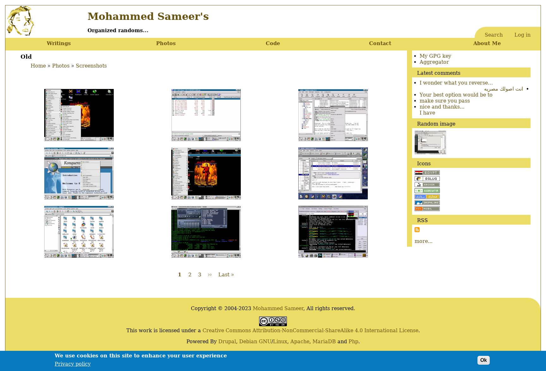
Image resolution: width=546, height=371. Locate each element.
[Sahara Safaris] (427, 197)
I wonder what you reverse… (456, 83)
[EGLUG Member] (427, 179)
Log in (522, 35)
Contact (380, 43)
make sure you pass (445, 101)
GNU (265, 341)
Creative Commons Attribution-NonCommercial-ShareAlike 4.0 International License (310, 330)
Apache (299, 341)
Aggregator (434, 62)
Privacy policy (73, 364)
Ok (483, 360)
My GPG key (435, 56)
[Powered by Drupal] (427, 203)
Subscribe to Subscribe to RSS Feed (417, 229)
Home (38, 66)
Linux (280, 341)
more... (424, 241)
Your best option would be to (456, 95)
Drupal (227, 341)
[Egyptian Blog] (427, 173)
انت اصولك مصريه (503, 89)
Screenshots (91, 66)
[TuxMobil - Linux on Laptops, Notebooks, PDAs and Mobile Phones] (427, 209)
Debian (248, 341)
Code (273, 43)
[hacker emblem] (427, 185)
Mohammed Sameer (278, 308)
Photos (166, 43)
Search (494, 35)
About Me (487, 43)
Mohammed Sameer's (148, 16)
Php (353, 341)
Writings (59, 43)
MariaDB (324, 341)
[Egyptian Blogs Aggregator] (427, 191)
